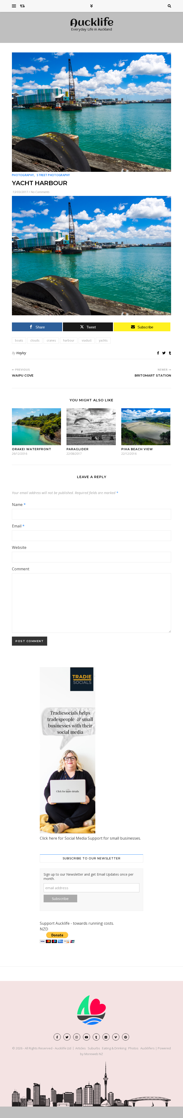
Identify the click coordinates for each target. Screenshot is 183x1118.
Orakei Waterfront (31, 449)
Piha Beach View (137, 449)
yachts (103, 340)
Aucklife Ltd (63, 1048)
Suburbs (94, 1048)
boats (19, 340)
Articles (80, 1048)
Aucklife (91, 23)
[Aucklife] (91, 1010)
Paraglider (77, 449)
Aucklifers (147, 1048)
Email (18, 526)
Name (19, 504)
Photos (133, 1048)
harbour (68, 340)
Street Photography (53, 175)
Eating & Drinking (114, 1048)
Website (19, 547)
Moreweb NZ (93, 1054)
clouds (34, 340)
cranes (51, 340)
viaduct (87, 340)
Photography (23, 175)
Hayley (21, 353)
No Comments (40, 192)
